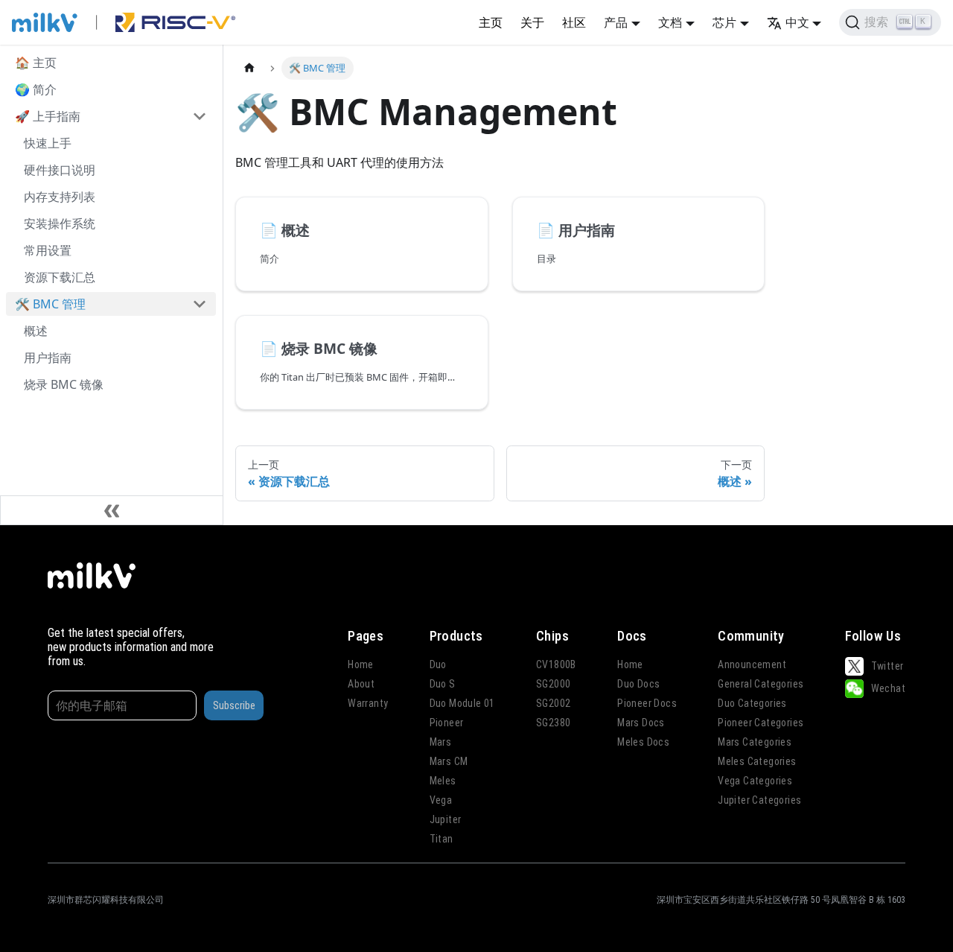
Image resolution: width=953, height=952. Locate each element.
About (361, 684)
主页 (491, 22)
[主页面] (249, 68)
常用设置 (47, 250)
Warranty (368, 703)
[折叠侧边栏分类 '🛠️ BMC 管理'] (199, 304)
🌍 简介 (36, 89)
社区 (574, 22)
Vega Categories (755, 781)
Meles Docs (643, 742)
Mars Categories (754, 742)
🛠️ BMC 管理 (50, 304)
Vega (441, 800)
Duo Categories (752, 703)
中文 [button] (797, 22)
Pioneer (447, 723)
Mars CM (449, 761)
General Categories (760, 684)
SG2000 (553, 684)
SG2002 (553, 703)
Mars (441, 742)
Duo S (443, 684)
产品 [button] (616, 22)
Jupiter (446, 819)
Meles (443, 781)
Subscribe (234, 705)
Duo (438, 664)
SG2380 (553, 723)
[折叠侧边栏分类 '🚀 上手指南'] (199, 116)
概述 (36, 331)
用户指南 (47, 357)
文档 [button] (670, 22)
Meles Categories (757, 761)
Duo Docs (638, 684)
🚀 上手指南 (47, 116)
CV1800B (556, 664)
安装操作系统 (59, 223)
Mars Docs (641, 723)
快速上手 (47, 143)
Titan (441, 839)
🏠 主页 (36, 62)
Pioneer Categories (760, 723)
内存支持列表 (59, 196)
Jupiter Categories (759, 800)
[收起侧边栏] (111, 510)
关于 (532, 22)
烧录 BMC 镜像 (63, 384)
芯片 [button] (724, 22)
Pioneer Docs (647, 703)
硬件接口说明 (59, 170)
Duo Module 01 (462, 703)
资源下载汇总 (59, 277)
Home (361, 664)
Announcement (752, 664)
